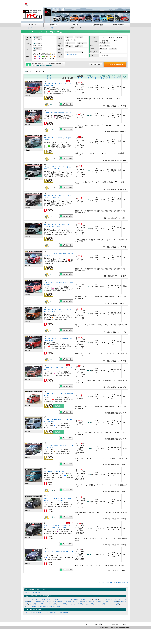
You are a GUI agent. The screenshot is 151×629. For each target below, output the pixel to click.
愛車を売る (76, 25)
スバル (55, 612)
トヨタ (30, 612)
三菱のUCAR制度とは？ (72, 55)
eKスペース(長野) (63, 599)
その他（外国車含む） (64, 612)
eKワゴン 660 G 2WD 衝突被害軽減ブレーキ (57, 113)
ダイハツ (46, 612)
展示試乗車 (105, 55)
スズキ (51, 612)
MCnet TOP (32, 25)
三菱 (26, 612)
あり (103, 52)
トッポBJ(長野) (113, 601)
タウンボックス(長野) (77, 601)
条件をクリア (95, 64)
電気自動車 (105, 41)
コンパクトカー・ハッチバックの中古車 (43, 28)
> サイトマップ (85, 624)
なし (68, 49)
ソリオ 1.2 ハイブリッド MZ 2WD (54, 471)
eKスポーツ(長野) (72, 599)
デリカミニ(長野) (97, 601)
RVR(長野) (89, 599)
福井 (36, 592)
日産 (34, 612)
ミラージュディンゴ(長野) (53, 606)
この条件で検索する (115, 64)
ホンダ (37, 612)
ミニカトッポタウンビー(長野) (75, 604)
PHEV (116, 41)
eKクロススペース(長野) (52, 599)
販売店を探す (54, 25)
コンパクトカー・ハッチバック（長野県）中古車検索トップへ (109, 582)
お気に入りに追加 (66, 104)
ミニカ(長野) (40, 604)
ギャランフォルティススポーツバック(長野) (52, 601)
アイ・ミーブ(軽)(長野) (104, 599)
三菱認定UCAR (97, 25)
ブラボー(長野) (32, 604)
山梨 (39, 592)
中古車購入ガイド (119, 25)
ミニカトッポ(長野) (62, 604)
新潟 (26, 592)
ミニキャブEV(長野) (89, 604)
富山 (29, 592)
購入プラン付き (72, 40)
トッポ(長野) (105, 601)
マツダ (41, 612)
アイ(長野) (95, 599)
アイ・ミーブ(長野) (116, 599)
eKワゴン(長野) (82, 599)
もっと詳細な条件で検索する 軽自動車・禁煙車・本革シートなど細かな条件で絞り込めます (45, 64)
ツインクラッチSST (119, 37)
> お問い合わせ (125, 624)
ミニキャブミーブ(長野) (31, 606)
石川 (33, 592)
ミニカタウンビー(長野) (50, 604)
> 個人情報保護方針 (97, 624)
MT (110, 37)
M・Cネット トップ (26, 28)
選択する (38, 37)
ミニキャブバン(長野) (100, 604)
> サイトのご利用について (111, 624)
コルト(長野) (67, 601)
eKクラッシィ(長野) (40, 599)
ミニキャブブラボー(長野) (112, 604)
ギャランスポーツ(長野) (35, 601)
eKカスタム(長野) (29, 599)
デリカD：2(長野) (87, 601)
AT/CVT (104, 37)
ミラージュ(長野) (42, 606)
